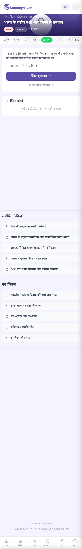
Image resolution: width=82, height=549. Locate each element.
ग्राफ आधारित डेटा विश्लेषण (26, 306)
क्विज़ (12, 17)
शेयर (48, 40)
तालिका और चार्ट (20, 338)
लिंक (61, 40)
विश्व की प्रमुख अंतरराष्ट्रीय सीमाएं (28, 227)
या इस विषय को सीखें (40, 85)
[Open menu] (75, 6)
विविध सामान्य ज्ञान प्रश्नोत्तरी (29, 17)
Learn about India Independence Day (41, 529)
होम (5, 17)
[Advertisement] (41, 166)
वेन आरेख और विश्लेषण (24, 316)
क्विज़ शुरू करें (39, 76)
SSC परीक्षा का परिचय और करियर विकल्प (34, 269)
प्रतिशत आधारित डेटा (22, 327)
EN (65, 7)
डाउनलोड (75, 40)
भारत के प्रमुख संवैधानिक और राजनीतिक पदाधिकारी (40, 237)
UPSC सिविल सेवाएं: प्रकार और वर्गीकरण (33, 248)
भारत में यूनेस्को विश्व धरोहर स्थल (29, 259)
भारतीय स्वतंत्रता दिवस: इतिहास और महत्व (34, 295)
